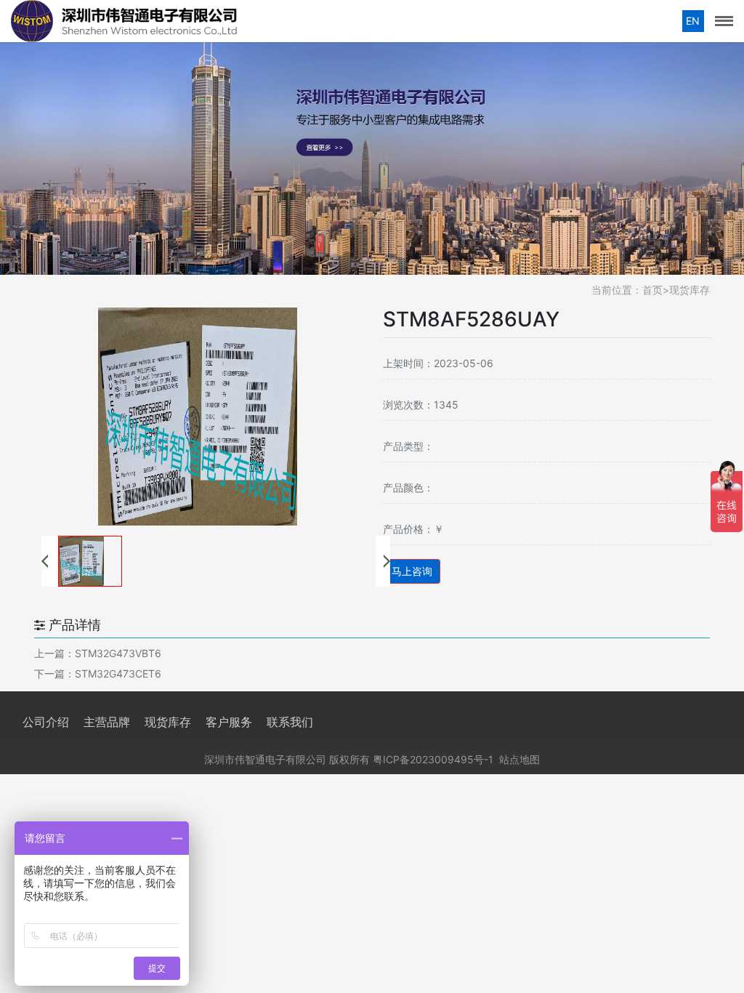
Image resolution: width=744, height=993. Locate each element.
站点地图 (519, 759)
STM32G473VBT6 (118, 653)
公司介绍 (46, 722)
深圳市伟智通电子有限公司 (265, 759)
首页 (652, 290)
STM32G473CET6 (118, 673)
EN (693, 21)
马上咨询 (412, 571)
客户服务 (229, 722)
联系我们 (290, 722)
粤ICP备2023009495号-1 (433, 759)
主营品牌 (107, 722)
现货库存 (689, 290)
